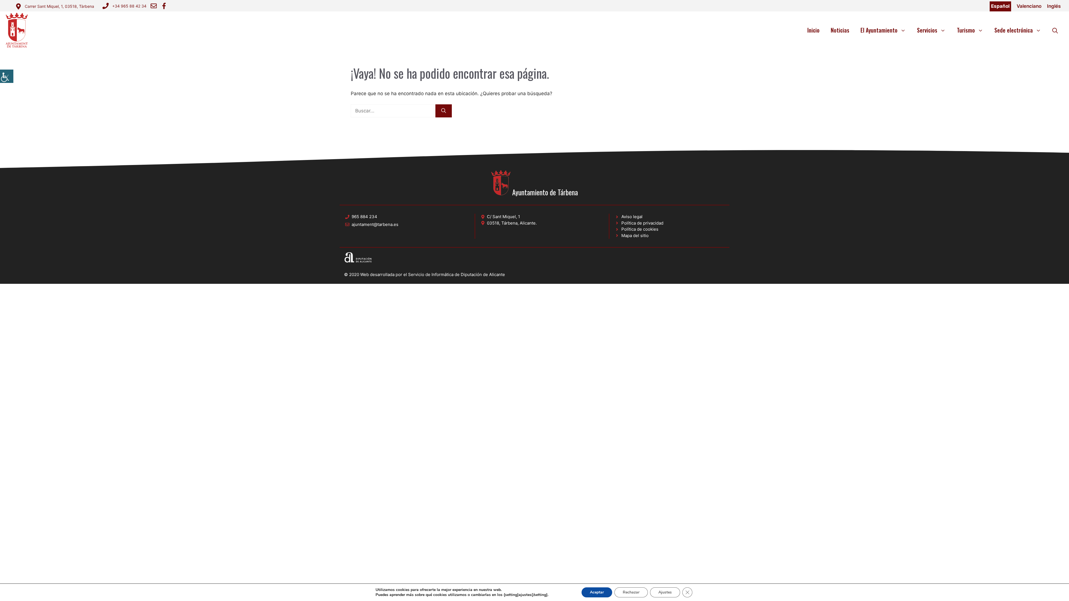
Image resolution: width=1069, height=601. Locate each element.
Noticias (840, 30)
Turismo (966, 30)
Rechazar (631, 592)
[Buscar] (443, 111)
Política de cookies (639, 229)
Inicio (813, 30)
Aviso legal (632, 216)
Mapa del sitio (635, 235)
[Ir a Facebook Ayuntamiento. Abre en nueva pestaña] (164, 5)
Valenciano (1029, 6)
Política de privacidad (642, 223)
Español (1000, 6)
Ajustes (665, 592)
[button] (1055, 30)
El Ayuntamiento (879, 30)
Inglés (1054, 6)
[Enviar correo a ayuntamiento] (153, 5)
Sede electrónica (1013, 30)
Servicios (927, 30)
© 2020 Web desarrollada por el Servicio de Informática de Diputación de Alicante (424, 274)
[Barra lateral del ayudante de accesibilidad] (6, 76)
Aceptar (597, 592)
